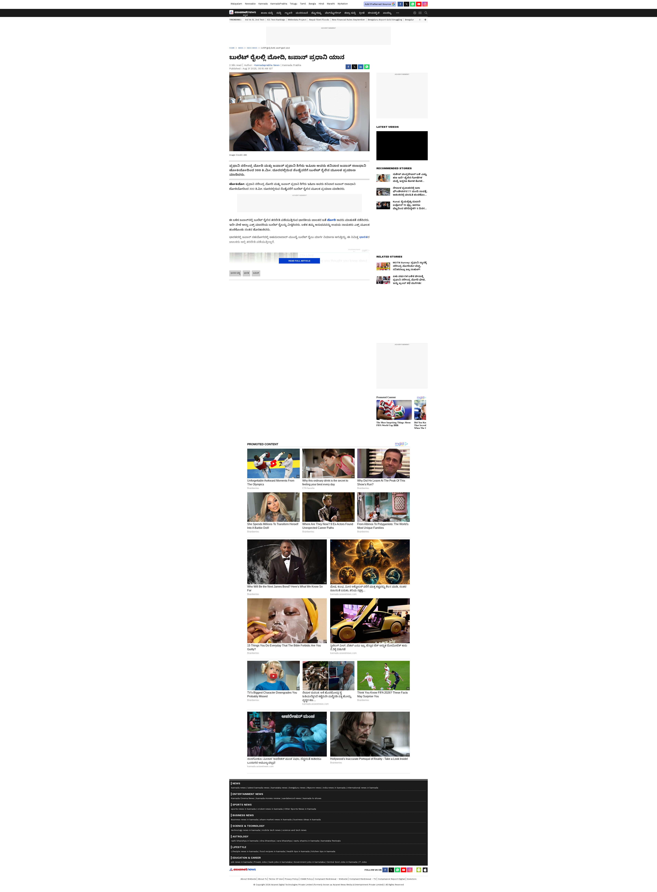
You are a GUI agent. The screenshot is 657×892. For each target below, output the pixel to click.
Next (425, 20)
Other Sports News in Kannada (300, 809)
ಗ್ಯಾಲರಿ (288, 12)
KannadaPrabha (278, 3)
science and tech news (294, 830)
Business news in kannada (244, 819)
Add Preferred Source (378, 4)
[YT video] (419, 4)
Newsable (250, 3)
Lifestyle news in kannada (244, 851)
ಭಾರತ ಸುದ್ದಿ (235, 273)
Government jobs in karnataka (309, 862)
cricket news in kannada (269, 809)
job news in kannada (241, 862)
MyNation (343, 3)
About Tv (262, 879)
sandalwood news (291, 798)
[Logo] (243, 13)
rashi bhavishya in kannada (244, 841)
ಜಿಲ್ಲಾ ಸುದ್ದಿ (350, 12)
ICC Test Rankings (276, 19)
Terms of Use (276, 879)
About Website (248, 879)
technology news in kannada (245, 830)
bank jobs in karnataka (280, 862)
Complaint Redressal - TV (362, 879)
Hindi (321, 3)
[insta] (425, 4)
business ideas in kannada (307, 819)
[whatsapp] (412, 4)
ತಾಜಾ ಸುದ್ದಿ (267, 12)
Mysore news (314, 788)
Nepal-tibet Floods (319, 19)
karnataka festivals (331, 841)
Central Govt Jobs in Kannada (342, 862)
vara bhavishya (284, 841)
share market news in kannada (276, 819)
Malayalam (236, 3)
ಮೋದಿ (331, 220)
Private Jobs (260, 862)
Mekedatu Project (297, 19)
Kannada (263, 3)
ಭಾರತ (246, 273)
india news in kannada (334, 788)
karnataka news (279, 788)
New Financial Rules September (348, 19)
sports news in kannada (243, 809)
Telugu (293, 3)
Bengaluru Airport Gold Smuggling (385, 19)
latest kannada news (258, 788)
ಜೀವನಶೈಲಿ (373, 12)
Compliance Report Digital (391, 879)
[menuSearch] (426, 12)
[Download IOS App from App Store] (425, 870)
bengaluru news (297, 788)
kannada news (238, 788)
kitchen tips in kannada (323, 851)
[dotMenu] (397, 12)
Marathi (331, 3)
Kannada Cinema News (242, 798)
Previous (420, 20)
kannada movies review (268, 798)
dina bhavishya (267, 841)
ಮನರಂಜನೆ (302, 12)
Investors (411, 879)
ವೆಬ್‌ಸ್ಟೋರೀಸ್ (333, 12)
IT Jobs (363, 862)
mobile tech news (271, 830)
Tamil (303, 3)
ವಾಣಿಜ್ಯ (387, 12)
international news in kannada (362, 788)
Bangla (312, 3)
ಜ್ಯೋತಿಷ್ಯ (316, 12)
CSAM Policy (306, 879)
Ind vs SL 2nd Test (254, 19)
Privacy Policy (291, 879)
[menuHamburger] (420, 12)
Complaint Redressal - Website (331, 879)
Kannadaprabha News (267, 65)
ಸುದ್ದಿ (278, 12)
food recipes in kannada (272, 851)
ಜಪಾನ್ (256, 273)
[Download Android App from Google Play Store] (419, 870)
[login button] (415, 13)
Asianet (242, 869)
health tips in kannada (298, 851)
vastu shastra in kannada (306, 841)
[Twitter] (406, 4)
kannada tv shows (312, 798)
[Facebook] (400, 4)
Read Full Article (299, 261)
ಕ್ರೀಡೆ (361, 12)
